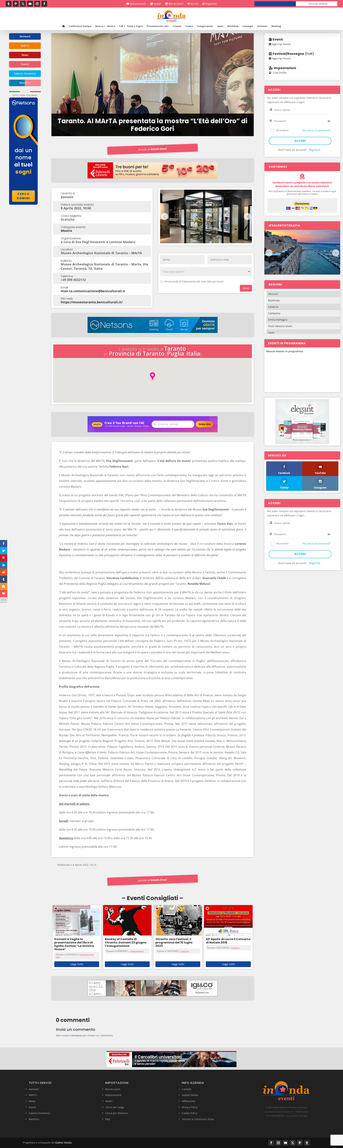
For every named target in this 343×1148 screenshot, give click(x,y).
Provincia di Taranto (137, 353)
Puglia (175, 353)
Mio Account (175, 4)
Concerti (185, 951)
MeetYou (34, 1119)
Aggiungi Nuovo (281, 44)
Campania (274, 313)
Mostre (111, 26)
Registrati (211, 4)
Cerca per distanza (318, 3)
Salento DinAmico (39, 1113)
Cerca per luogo (276, 3)
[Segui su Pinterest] (16, 4)
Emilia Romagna (277, 319)
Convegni (247, 26)
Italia (193, 353)
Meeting (276, 26)
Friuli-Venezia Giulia (280, 326)
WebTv (33, 1095)
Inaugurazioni (205, 26)
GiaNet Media (190, 1095)
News (32, 1101)
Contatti (186, 1089)
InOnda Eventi (159, 149)
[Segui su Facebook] (44, 4)
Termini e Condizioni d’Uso (198, 1119)
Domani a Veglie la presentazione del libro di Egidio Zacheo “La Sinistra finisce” (74, 944)
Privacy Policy (190, 1107)
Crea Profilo (279, 72)
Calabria (273, 306)
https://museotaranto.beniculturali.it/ (92, 302)
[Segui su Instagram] (37, 4)
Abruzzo (273, 294)
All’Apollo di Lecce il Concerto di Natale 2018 (228, 941)
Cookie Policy (189, 1113)
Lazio (271, 332)
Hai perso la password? (316, 130)
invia (246, 288)
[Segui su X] (23, 4)
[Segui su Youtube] (30, 4)
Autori (157, 4)
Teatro (189, 26)
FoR (121, 26)
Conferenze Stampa (80, 26)
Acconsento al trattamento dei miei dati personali (194, 281)
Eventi (32, 1107)
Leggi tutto (76, 964)
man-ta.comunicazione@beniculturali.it (93, 291)
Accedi (194, 4)
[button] (152, 376)
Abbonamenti (137, 4)
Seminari (262, 26)
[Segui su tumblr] (8, 4)
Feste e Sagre (135, 26)
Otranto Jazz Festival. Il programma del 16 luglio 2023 (174, 942)
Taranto (175, 348)
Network (34, 1089)
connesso (76, 1035)
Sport (220, 26)
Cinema (177, 26)
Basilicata (274, 300)
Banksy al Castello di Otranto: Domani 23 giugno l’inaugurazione (125, 942)
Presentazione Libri (158, 26)
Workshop (232, 26)
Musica (99, 26)
